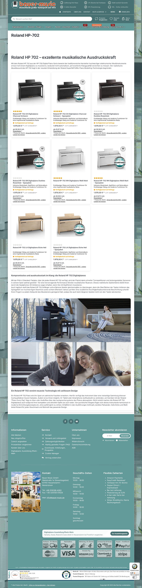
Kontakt (87, 12)
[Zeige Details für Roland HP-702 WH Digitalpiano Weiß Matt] (71, 158)
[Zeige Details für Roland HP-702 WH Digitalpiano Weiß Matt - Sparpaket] (111, 158)
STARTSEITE (66, 12)
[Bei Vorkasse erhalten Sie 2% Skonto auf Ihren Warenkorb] (95, 2)
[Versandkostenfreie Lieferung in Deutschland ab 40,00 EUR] (71, 2)
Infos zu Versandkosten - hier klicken (42, 585)
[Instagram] (71, 421)
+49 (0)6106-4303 (53, 490)
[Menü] (138, 564)
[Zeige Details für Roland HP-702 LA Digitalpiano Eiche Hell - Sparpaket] (71, 225)
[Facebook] (65, 421)
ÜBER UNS (77, 12)
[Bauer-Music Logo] (33, 5)
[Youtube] (76, 421)
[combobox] (51, 19)
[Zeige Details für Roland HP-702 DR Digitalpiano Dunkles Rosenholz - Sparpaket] (30, 158)
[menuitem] (19, 27)
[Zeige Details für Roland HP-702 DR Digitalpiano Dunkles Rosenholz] (111, 91)
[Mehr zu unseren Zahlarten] (86, 549)
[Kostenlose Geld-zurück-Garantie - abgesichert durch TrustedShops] (119, 2)
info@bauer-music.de (55, 498)
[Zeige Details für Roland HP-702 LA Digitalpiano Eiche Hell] (30, 225)
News (113, 12)
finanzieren (17, 131)
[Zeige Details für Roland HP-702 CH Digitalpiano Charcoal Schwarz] (30, 91)
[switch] (134, 577)
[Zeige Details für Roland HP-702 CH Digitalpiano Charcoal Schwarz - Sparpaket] (71, 91)
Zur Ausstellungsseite (119, 533)
